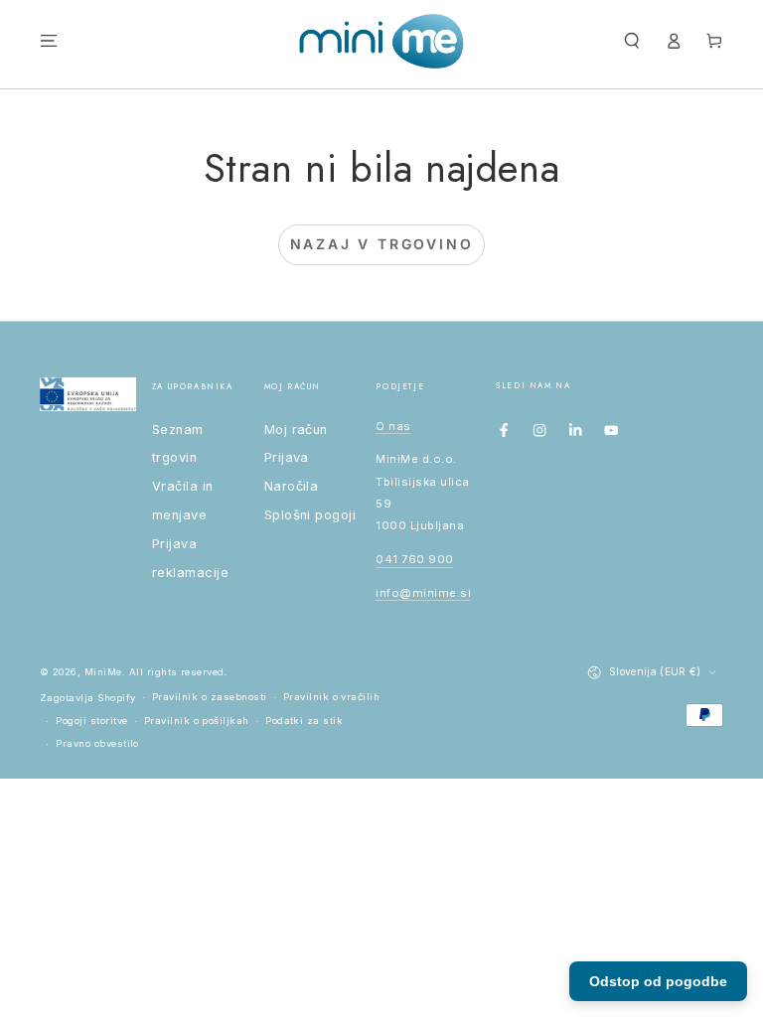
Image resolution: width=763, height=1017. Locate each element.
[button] (632, 41)
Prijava (286, 457)
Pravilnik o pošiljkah (196, 720)
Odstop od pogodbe (658, 981)
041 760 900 (414, 559)
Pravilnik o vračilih (332, 696)
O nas (393, 426)
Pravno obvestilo (97, 743)
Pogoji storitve (91, 720)
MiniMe (103, 671)
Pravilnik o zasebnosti (209, 696)
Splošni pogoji (310, 515)
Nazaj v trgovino (382, 243)
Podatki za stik (304, 720)
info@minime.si (423, 593)
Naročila (291, 486)
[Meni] (49, 41)
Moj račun (296, 429)
